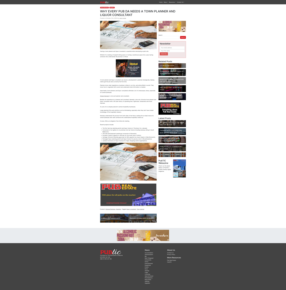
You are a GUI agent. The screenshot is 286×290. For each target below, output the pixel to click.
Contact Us (180, 2)
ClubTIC (169, 262)
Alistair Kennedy (104, 96)
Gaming (147, 270)
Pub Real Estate (171, 260)
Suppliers (112, 7)
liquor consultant (131, 209)
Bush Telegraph (149, 258)
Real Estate (148, 279)
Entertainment (149, 263)
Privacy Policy (171, 254)
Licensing (147, 274)
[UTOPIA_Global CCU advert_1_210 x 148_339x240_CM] (128, 68)
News (165, 2)
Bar (146, 256)
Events (147, 267)
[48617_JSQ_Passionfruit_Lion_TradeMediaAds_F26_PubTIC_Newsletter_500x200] (172, 26)
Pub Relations (148, 278)
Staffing (147, 281)
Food (146, 269)
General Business (104, 7)
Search (160, 35)
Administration (149, 254)
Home (161, 2)
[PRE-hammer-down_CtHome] (128, 194)
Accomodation (149, 252)
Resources (172, 2)
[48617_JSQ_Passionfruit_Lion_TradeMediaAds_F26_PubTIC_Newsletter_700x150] (143, 235)
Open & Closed (149, 276)
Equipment (148, 265)
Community (148, 260)
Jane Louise (122, 18)
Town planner (140, 209)
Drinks (146, 261)
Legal (146, 272)
